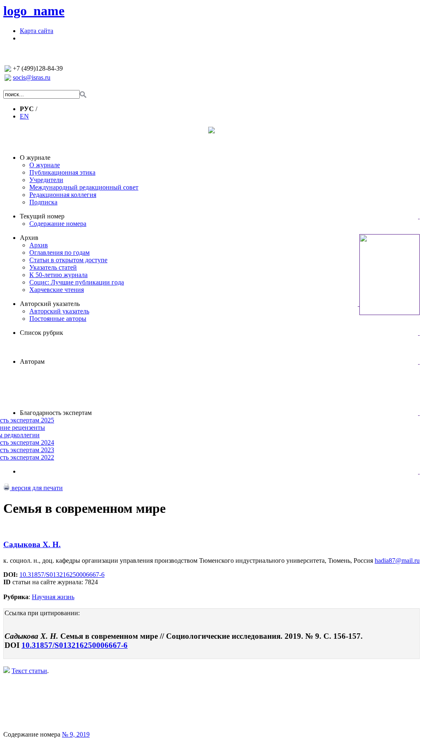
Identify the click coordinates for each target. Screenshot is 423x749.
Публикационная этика (62, 172)
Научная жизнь (53, 596)
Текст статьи (29, 670)
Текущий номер (42, 216)
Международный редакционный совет (83, 187)
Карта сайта (36, 30)
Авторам (32, 361)
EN (24, 116)
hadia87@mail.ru (397, 560)
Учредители (46, 179)
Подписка (43, 202)
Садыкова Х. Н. (32, 544)
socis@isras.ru (31, 77)
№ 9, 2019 (76, 734)
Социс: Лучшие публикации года (76, 282)
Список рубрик (41, 332)
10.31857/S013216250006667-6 (62, 574)
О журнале (35, 157)
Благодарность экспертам (56, 412)
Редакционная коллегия (62, 194)
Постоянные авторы (57, 318)
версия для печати (36, 487)
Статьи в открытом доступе (68, 259)
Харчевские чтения (56, 289)
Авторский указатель (50, 303)
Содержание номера (57, 223)
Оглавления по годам (59, 252)
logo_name (33, 10)
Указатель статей (53, 267)
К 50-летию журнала (58, 274)
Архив (29, 237)
